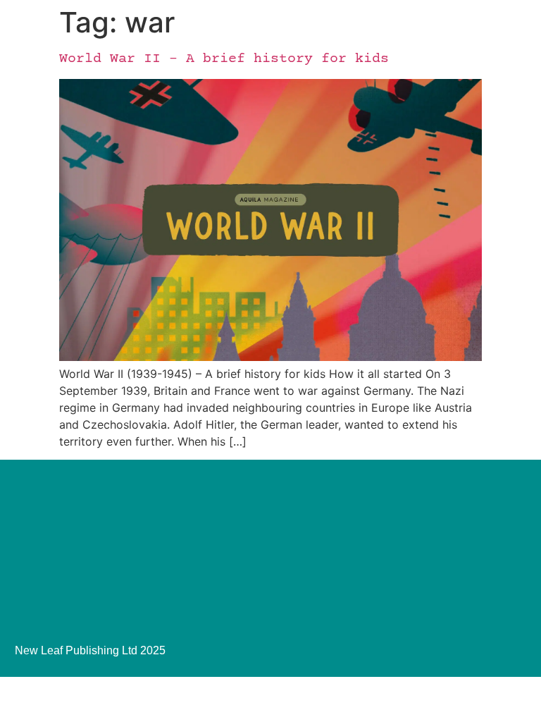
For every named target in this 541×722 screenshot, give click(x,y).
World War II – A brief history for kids (224, 59)
